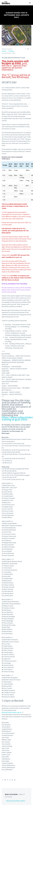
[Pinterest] (7, 779)
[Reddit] (14, 779)
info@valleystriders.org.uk (19, 839)
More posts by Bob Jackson (16, 801)
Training (11, 51)
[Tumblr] (10, 779)
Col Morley (17, 862)
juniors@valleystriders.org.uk (11, 712)
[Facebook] (2, 779)
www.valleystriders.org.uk (20, 842)
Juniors (4, 51)
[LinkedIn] (12, 779)
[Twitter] (5, 779)
